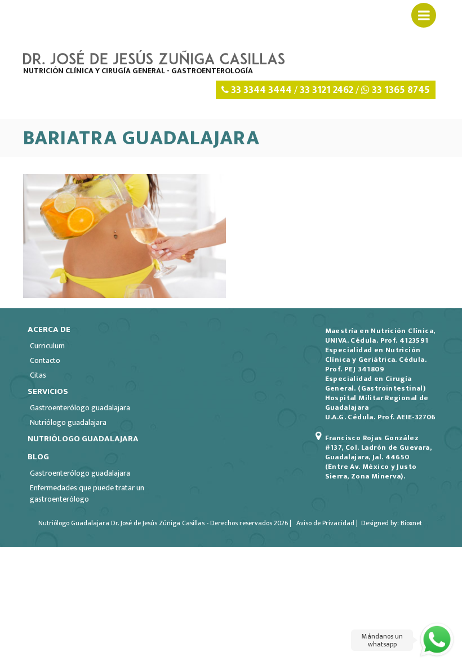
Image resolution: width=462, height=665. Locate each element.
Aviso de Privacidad (324, 523)
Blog (38, 457)
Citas (38, 375)
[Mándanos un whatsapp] (437, 640)
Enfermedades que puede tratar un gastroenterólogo (87, 493)
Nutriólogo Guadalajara (68, 422)
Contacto (45, 360)
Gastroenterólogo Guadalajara (80, 407)
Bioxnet (411, 523)
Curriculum (47, 345)
